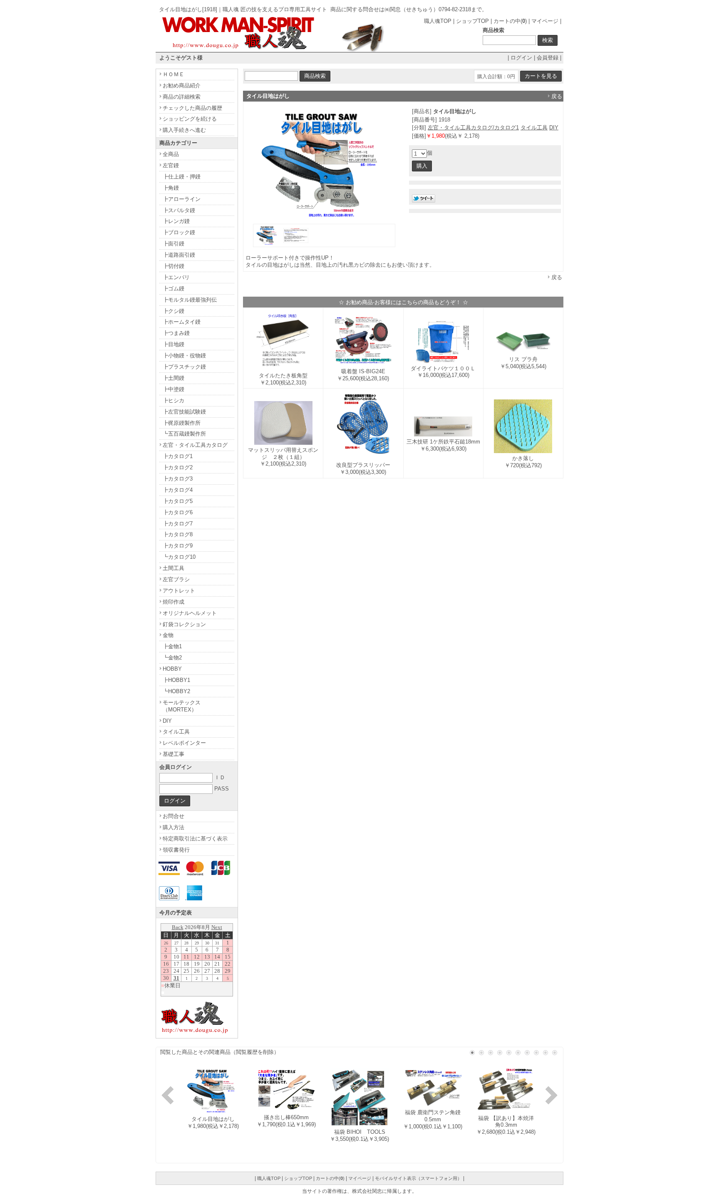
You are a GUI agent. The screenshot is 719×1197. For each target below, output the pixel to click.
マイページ (544, 21)
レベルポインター (184, 743)
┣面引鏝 (173, 243)
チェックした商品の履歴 (192, 108)
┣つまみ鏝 (176, 333)
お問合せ (173, 816)
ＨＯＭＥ (173, 74)
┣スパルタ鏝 (179, 210)
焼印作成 (173, 602)
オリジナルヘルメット (190, 613)
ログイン (521, 58)
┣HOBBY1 (176, 680)
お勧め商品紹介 (182, 85)
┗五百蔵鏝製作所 (184, 434)
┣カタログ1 (178, 456)
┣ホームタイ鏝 (182, 322)
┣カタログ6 (178, 512)
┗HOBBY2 (176, 691)
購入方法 (173, 827)
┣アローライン (182, 199)
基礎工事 (173, 754)
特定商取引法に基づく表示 (195, 838)
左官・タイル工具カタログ (195, 445)
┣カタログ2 (178, 467)
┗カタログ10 (179, 557)
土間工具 (173, 568)
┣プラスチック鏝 (184, 367)
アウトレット (179, 590)
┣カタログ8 (178, 534)
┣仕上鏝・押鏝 (182, 176)
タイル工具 (534, 127)
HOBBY (172, 669)
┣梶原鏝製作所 (182, 423)
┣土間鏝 (173, 378)
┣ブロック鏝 (179, 232)
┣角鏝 (171, 188)
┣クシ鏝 (173, 311)
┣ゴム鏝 (173, 288)
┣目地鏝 (173, 344)
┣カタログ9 (178, 546)
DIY (553, 127)
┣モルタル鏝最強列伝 (190, 300)
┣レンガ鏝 (176, 221)
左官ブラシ (176, 579)
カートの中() (510, 21)
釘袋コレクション (184, 624)
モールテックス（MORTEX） (182, 706)
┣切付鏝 (173, 266)
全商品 (171, 154)
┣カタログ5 (178, 501)
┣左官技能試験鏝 (184, 412)
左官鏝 (171, 165)
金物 (168, 635)
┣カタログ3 (178, 479)
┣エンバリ (176, 277)
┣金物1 (172, 646)
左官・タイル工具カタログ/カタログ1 (473, 127)
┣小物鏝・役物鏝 (184, 355)
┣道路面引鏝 (179, 255)
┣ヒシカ (173, 400)
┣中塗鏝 (173, 389)
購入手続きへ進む (184, 130)
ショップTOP (472, 21)
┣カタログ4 (178, 490)
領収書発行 (176, 850)
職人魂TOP (437, 21)
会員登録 (547, 58)
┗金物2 (172, 657)
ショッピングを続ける (190, 119)
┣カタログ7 (178, 523)
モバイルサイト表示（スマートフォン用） (418, 1178)
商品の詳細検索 (182, 97)
